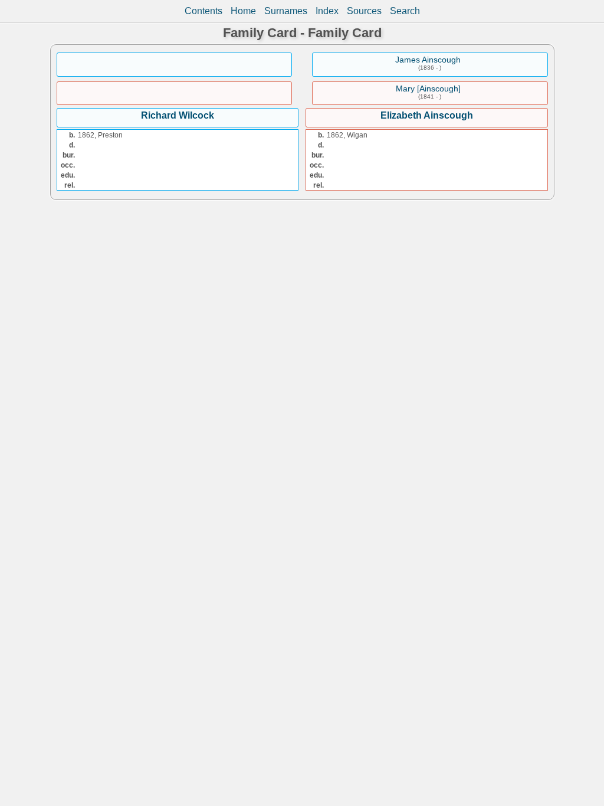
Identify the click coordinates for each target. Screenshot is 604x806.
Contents (203, 11)
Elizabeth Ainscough (426, 115)
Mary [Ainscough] (428, 88)
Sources (364, 11)
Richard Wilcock (177, 115)
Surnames (285, 11)
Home (243, 11)
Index (327, 11)
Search (405, 11)
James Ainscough (428, 59)
